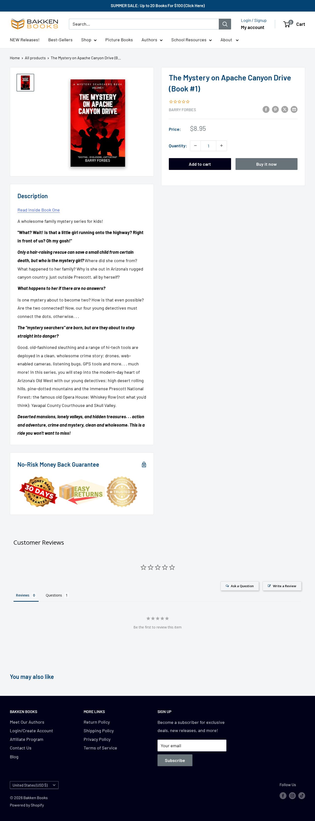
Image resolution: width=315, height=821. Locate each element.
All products (35, 57)
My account (252, 27)
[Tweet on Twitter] (284, 109)
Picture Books (119, 39)
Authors (149, 39)
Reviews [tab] (22, 595)
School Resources (188, 39)
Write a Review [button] (284, 586)
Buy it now (266, 163)
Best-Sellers (60, 39)
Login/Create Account (31, 730)
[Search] (225, 23)
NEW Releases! (25, 39)
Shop (86, 39)
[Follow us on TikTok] (301, 795)
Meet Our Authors (27, 722)
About (226, 39)
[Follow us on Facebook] (283, 795)
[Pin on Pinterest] (275, 109)
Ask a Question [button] (242, 586)
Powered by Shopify (27, 805)
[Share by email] (294, 109)
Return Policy (97, 722)
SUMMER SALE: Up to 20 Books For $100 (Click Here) (158, 5)
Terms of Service (100, 747)
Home (15, 57)
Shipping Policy (99, 730)
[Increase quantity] (221, 145)
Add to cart (200, 163)
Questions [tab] (54, 595)
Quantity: (178, 145)
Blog (14, 756)
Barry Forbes (182, 109)
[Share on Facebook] (266, 109)
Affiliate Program (26, 739)
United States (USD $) (30, 785)
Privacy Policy (97, 739)
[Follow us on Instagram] (292, 795)
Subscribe (175, 760)
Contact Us (21, 747)
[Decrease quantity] (195, 145)
